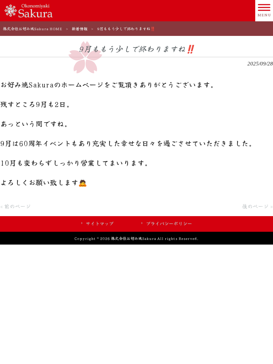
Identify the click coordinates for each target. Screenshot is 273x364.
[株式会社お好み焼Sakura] (28, 10)
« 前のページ (15, 206)
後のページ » (257, 206)
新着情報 (79, 28)
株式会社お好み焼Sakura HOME (32, 28)
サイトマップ (99, 223)
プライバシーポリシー (169, 223)
